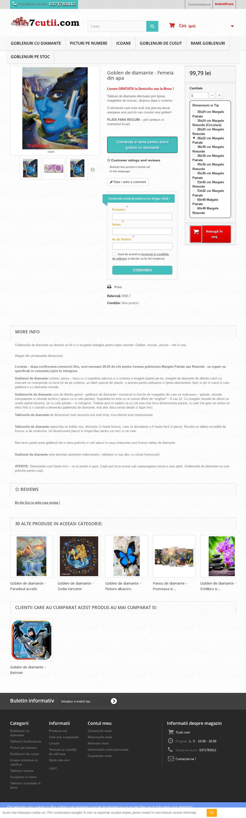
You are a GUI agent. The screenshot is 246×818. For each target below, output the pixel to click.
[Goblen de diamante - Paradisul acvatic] (31, 556)
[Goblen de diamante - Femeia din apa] (30, 168)
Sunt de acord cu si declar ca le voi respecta (140, 256)
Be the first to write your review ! (37, 502)
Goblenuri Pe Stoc (30, 56)
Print (118, 287)
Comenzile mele (100, 731)
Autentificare (224, 4)
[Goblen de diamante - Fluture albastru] (126, 556)
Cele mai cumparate (64, 737)
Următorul (92, 169)
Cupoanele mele (100, 756)
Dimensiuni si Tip (206, 105)
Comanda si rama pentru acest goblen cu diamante (142, 144)
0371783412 (60, 4)
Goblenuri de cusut (161, 43)
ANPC (53, 768)
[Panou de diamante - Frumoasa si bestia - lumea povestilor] (174, 556)
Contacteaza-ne (199, 4)
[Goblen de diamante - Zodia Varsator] (79, 556)
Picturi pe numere (88, 43)
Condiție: (114, 303)
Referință (113, 296)
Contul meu (99, 723)
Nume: (117, 224)
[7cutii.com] (45, 20)
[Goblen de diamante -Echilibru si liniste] (221, 556)
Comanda (142, 270)
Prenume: (120, 209)
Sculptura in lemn (23, 777)
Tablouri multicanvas (25, 741)
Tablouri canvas (22, 771)
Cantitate (196, 88)
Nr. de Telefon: (123, 239)
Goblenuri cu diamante (36, 43)
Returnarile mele (100, 737)
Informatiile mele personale (108, 749)
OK (211, 812)
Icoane (123, 43)
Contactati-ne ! (186, 759)
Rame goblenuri (208, 43)
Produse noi (58, 731)
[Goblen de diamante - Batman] (31, 640)
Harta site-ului (59, 760)
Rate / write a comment (129, 182)
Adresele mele (98, 743)
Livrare (54, 743)
